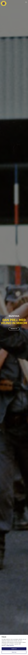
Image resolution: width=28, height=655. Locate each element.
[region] (14, 645)
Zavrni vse (14, 652)
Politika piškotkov (10, 645)
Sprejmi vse (14, 648)
